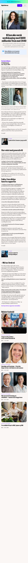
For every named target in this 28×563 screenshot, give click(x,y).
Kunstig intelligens (5, 61)
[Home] (4, 5)
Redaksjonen (6, 63)
